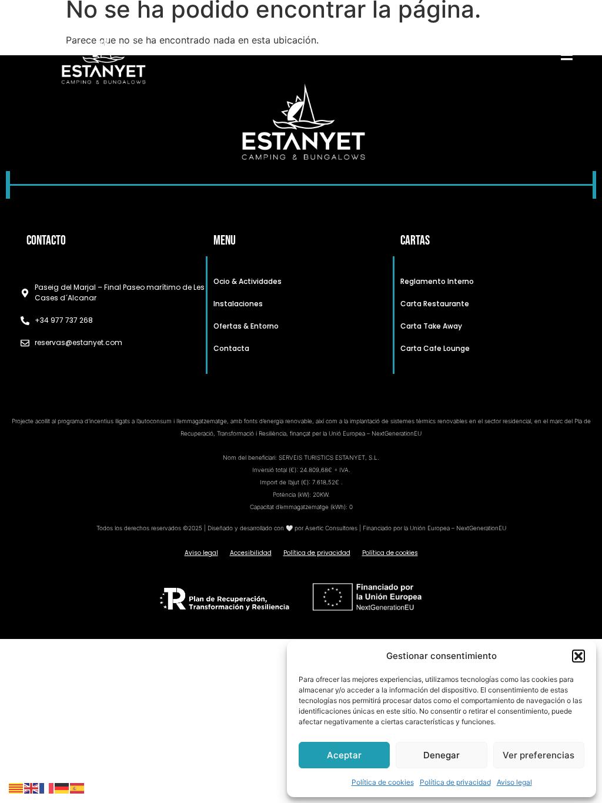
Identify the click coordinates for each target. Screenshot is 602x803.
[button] (578, 656)
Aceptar (344, 755)
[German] (62, 787)
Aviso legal (514, 782)
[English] (31, 787)
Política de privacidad (455, 782)
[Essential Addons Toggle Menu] (566, 57)
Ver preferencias (538, 755)
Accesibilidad (251, 552)
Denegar (441, 755)
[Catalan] (16, 787)
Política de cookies (383, 782)
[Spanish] (77, 787)
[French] (47, 787)
